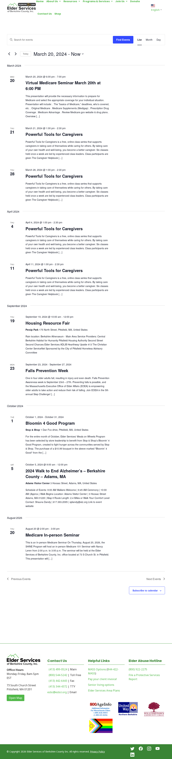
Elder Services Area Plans (104, 690)
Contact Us (44, 13)
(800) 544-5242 (58, 675)
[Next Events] (16, 54)
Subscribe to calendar (145, 590)
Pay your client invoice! (102, 679)
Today (25, 53)
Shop (57, 13)
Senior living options (101, 685)
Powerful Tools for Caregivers (54, 134)
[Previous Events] (9, 54)
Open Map (15, 698)
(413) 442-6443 (58, 681)
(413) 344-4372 (58, 686)
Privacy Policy (97, 751)
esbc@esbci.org (57, 692)
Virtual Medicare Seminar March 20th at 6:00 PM (63, 85)
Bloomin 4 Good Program (50, 423)
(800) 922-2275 (138, 669)
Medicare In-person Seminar (52, 535)
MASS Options (97, 669)
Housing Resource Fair (48, 323)
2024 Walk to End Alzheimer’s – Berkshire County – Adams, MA (65, 473)
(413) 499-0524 (58, 669)
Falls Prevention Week (47, 370)
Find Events (123, 39)
